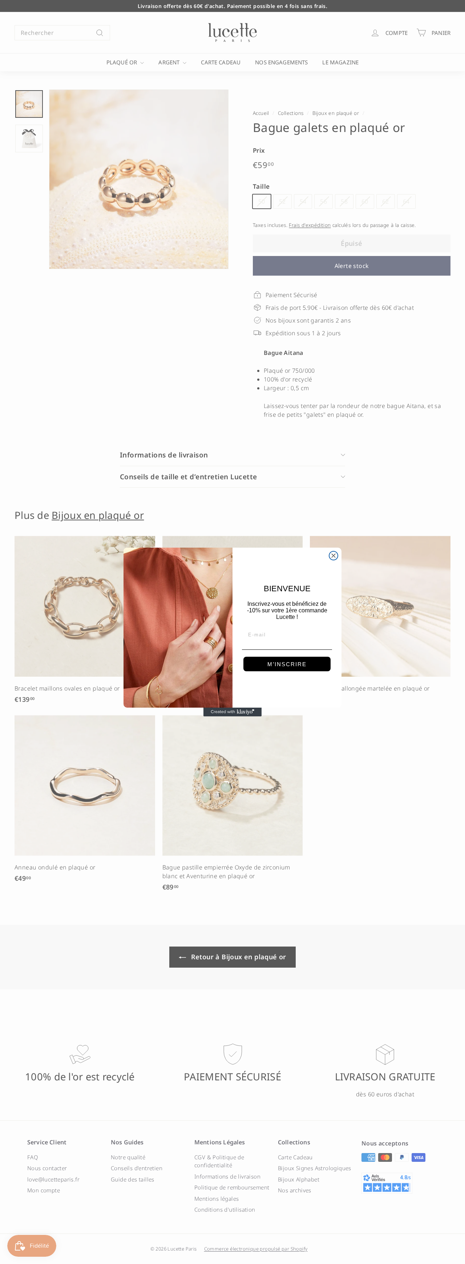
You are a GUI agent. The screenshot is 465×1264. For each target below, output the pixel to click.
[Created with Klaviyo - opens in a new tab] (232, 712)
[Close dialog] (333, 555)
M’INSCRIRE (287, 664)
